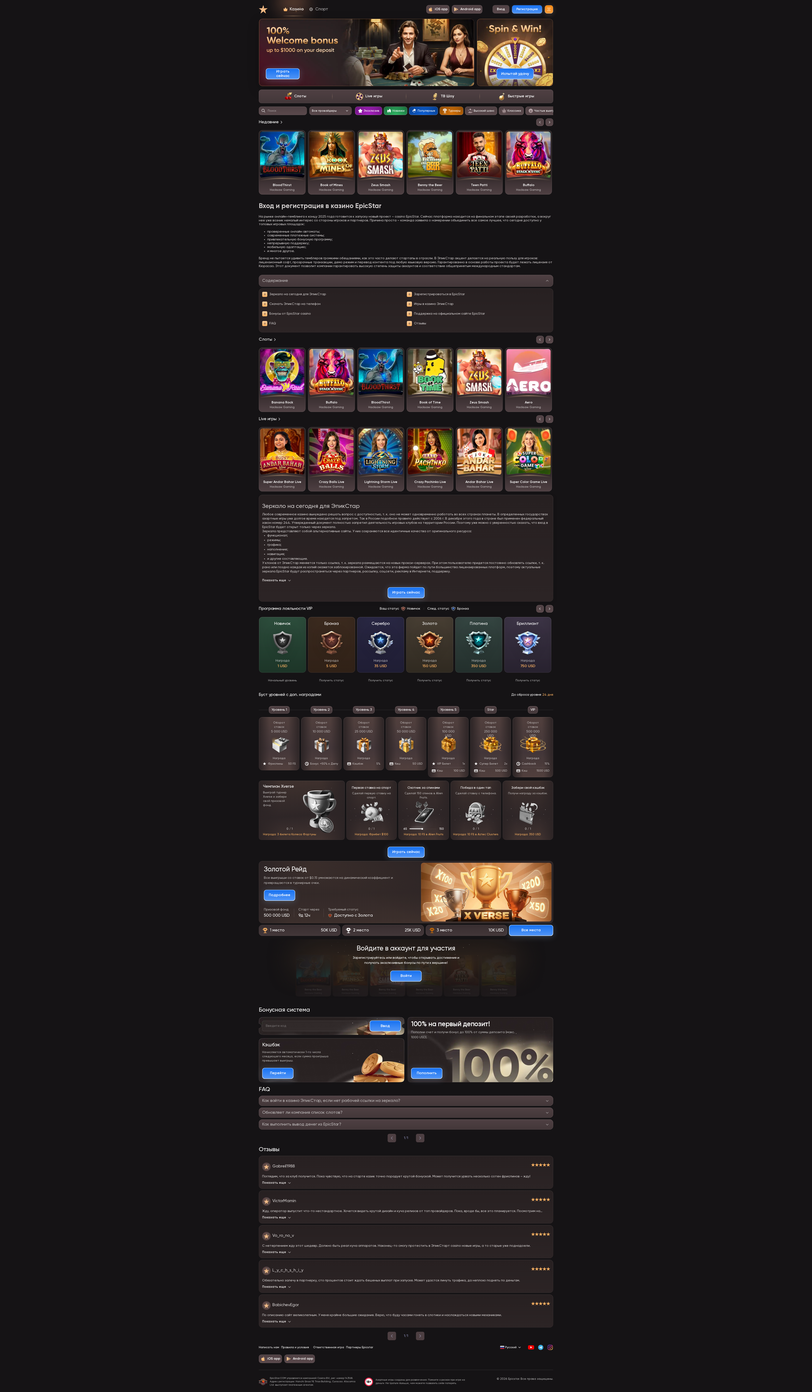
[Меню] (549, 9)
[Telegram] (541, 1347)
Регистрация (527, 9)
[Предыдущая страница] (392, 1336)
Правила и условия (295, 1347)
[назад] (392, 1138)
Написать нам (269, 1347)
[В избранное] (299, 136)
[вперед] (420, 1138)
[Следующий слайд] (549, 122)
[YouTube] (531, 1347)
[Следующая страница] (420, 1336)
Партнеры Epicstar (359, 1347)
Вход (501, 9)
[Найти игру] (263, 111)
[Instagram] (550, 1347)
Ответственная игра (328, 1347)
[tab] (295, 96)
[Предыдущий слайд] (540, 122)
